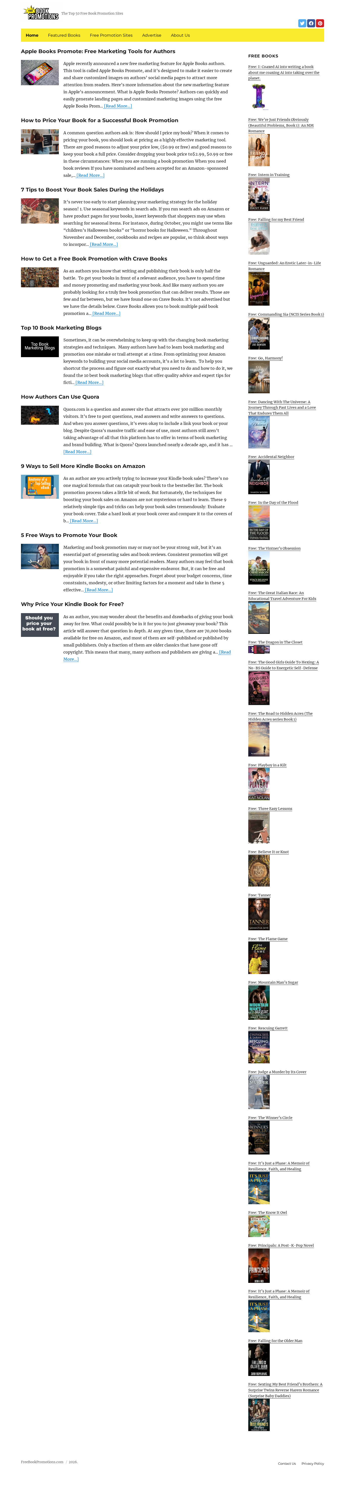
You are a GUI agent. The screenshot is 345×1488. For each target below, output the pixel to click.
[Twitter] (302, 23)
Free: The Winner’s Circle (270, 1117)
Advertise (151, 35)
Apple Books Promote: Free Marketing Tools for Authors (98, 51)
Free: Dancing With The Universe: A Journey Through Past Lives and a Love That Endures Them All (282, 408)
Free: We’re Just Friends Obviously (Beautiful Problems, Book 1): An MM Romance (281, 125)
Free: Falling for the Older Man (275, 1341)
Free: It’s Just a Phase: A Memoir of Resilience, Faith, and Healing (279, 1166)
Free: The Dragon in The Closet (275, 642)
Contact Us (287, 1463)
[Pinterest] (320, 23)
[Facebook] (311, 23)
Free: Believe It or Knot (268, 852)
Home (32, 35)
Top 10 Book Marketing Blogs (61, 328)
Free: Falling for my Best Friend (276, 219)
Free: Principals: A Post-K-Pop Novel (281, 1245)
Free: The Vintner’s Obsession (274, 548)
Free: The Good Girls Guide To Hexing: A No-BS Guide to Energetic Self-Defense (283, 665)
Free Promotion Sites (111, 35)
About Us (180, 35)
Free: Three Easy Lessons (270, 808)
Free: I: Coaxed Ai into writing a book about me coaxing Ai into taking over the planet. (283, 72)
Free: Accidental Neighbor (271, 457)
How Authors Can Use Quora (60, 397)
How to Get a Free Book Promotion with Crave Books (94, 258)
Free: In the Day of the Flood (273, 502)
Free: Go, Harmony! (265, 358)
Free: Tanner (259, 895)
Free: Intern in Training (269, 174)
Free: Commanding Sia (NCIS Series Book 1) (286, 314)
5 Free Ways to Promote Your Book (69, 535)
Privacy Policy (313, 1463)
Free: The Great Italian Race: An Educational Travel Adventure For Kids (282, 596)
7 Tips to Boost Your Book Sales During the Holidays (92, 189)
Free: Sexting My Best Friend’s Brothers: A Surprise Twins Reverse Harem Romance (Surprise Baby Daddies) (285, 1390)
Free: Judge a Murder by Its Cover (277, 1072)
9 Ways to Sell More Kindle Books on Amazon (83, 466)
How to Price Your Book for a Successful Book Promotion (99, 120)
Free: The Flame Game (268, 939)
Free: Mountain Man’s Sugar (273, 982)
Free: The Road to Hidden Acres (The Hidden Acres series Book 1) (280, 716)
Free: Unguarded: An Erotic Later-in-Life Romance (284, 266)
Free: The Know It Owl (267, 1212)
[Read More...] (117, 106)
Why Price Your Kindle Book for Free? (72, 604)
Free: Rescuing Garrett (268, 1028)
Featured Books (64, 35)
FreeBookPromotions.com (42, 1462)
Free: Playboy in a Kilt (267, 765)
